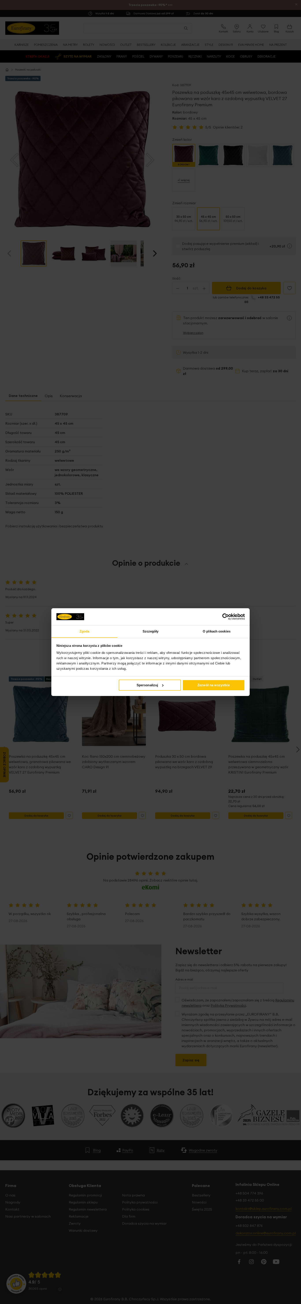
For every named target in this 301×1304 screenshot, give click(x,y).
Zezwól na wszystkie (213, 685)
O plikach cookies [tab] (216, 631)
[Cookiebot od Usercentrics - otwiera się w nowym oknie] (225, 616)
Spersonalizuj (147, 685)
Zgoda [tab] (84, 631)
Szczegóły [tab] (151, 631)
